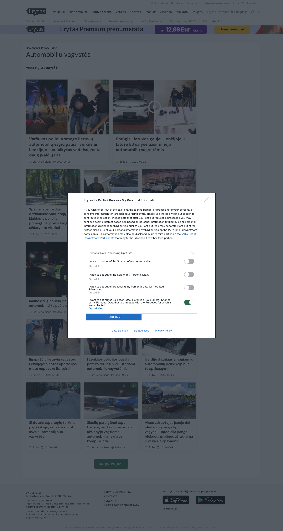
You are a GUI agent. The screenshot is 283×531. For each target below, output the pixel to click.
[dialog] (141, 265)
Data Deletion (119, 330)
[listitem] (141, 253)
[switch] (189, 261)
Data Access (141, 330)
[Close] (208, 200)
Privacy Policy (163, 330)
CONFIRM (114, 317)
